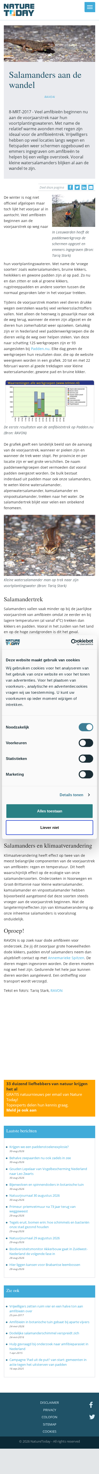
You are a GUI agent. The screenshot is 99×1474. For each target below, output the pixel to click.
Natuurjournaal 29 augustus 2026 (34, 1238)
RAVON (49, 97)
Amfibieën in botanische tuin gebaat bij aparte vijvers (49, 1322)
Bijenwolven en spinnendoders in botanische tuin (46, 1184)
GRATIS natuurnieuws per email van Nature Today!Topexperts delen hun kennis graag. (44, 1102)
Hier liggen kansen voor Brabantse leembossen (44, 1264)
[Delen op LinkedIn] (84, 187)
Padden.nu (40, 348)
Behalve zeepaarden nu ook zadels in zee (40, 1158)
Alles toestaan (49, 811)
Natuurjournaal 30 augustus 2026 (34, 1195)
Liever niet (49, 827)
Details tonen (71, 795)
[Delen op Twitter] (77, 187)
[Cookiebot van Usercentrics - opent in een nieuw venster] (71, 642)
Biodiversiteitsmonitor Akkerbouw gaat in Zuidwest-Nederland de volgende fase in (48, 1251)
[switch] (86, 743)
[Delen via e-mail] (90, 187)
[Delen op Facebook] (70, 187)
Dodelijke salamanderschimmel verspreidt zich (44, 1333)
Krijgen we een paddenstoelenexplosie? (39, 1146)
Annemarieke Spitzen (66, 957)
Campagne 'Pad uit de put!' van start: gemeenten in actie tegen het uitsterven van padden (48, 1362)
